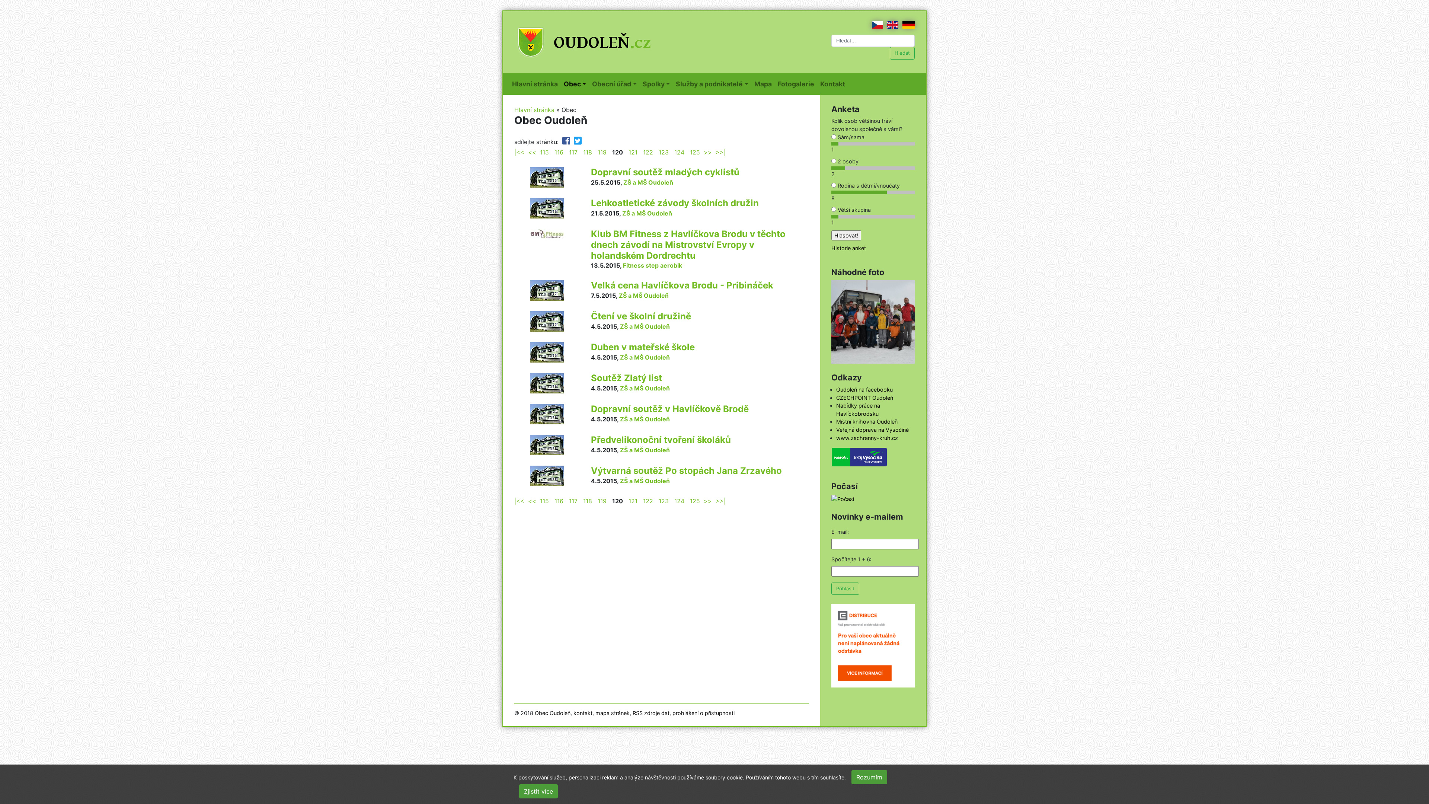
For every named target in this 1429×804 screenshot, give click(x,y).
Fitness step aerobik (652, 265)
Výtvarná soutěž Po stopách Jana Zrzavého (686, 470)
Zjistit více (538, 791)
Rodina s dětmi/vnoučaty (868, 185)
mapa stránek (612, 713)
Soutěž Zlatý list (626, 378)
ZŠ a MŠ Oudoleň (648, 182)
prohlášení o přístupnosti (703, 713)
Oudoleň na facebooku (864, 389)
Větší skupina (853, 210)
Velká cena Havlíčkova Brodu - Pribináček (682, 285)
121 (633, 152)
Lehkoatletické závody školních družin (675, 203)
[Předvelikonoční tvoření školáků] (547, 444)
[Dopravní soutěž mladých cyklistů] (547, 177)
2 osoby (847, 161)
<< (532, 152)
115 (544, 152)
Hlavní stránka (536, 84)
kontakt (582, 713)
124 (679, 152)
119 (602, 152)
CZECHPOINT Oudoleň (864, 398)
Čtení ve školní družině (641, 316)
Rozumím (869, 777)
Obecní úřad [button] (611, 84)
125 (695, 152)
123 (664, 152)
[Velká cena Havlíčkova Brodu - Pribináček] (547, 290)
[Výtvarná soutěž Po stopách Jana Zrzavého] (547, 475)
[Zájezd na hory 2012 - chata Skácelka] (873, 321)
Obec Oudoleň (552, 713)
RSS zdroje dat (651, 713)
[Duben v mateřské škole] (547, 351)
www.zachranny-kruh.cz (867, 438)
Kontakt (834, 84)
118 (587, 152)
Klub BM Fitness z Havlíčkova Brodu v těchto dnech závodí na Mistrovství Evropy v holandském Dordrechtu (688, 245)
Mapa (764, 84)
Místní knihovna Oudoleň (867, 421)
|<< (519, 152)
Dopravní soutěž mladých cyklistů (665, 172)
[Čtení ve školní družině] (547, 321)
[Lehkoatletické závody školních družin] (547, 207)
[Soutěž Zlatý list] (547, 382)
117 (573, 152)
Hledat (902, 53)
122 (648, 152)
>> (708, 152)
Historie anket (848, 248)
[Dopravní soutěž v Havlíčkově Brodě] (547, 413)
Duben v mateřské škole (643, 347)
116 (558, 152)
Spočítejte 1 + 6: (851, 559)
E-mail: (840, 532)
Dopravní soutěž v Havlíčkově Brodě (670, 408)
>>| (721, 152)
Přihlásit (845, 588)
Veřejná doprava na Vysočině (872, 430)
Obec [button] (572, 84)
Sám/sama (850, 137)
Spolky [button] (654, 84)
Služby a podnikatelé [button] (709, 84)
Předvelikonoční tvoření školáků (661, 439)
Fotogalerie (797, 84)
